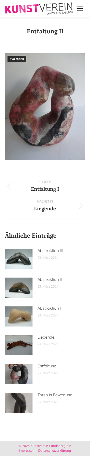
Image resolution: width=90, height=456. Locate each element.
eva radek (17, 59)
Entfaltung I (48, 365)
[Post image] (18, 259)
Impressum (27, 450)
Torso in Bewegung (55, 394)
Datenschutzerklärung (54, 450)
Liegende (46, 337)
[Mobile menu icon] (80, 9)
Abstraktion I (49, 308)
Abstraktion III (50, 250)
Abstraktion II (50, 279)
